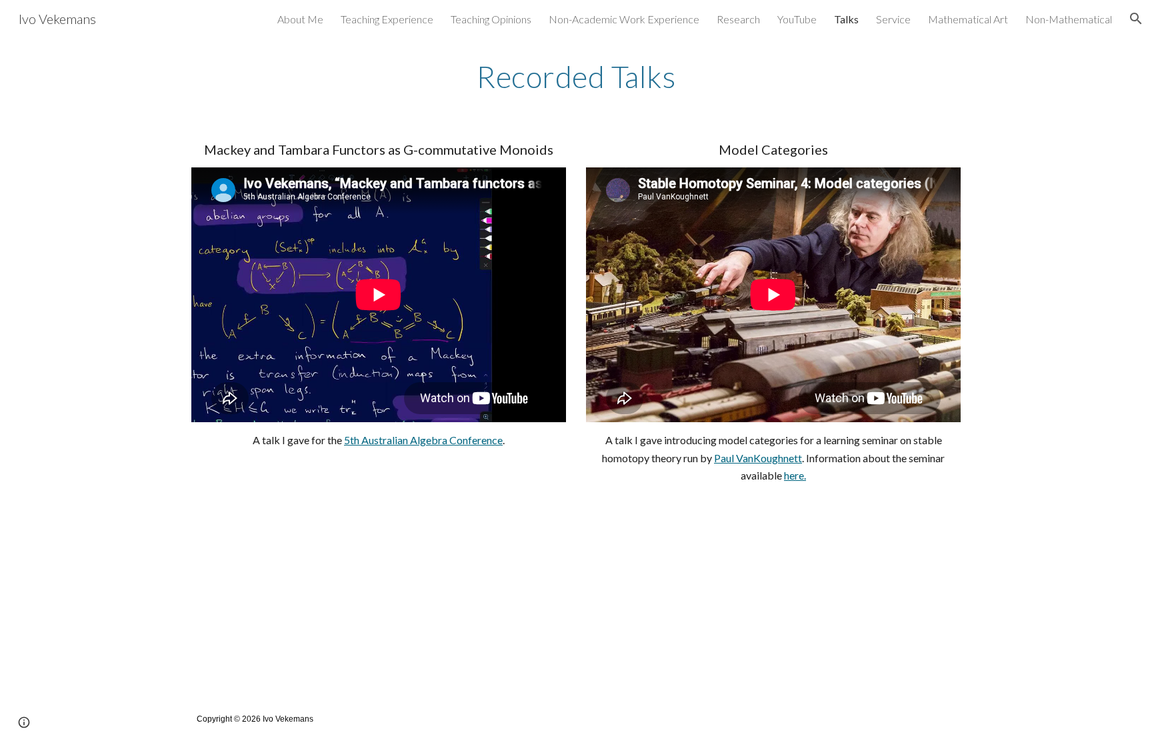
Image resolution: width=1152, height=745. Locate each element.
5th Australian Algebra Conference (423, 440)
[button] (1136, 19)
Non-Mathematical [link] (1068, 19)
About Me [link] (300, 19)
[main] (576, 76)
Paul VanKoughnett (758, 458)
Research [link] (738, 19)
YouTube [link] (797, 19)
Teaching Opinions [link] (491, 19)
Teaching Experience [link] (387, 19)
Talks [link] (846, 19)
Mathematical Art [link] (968, 19)
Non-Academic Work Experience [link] (624, 19)
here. (795, 475)
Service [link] (893, 19)
